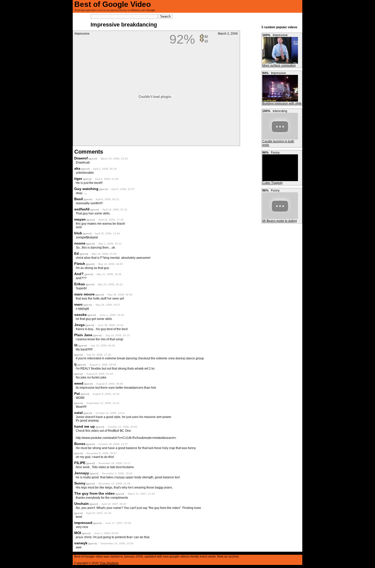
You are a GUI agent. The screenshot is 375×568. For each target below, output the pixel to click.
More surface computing (279, 65)
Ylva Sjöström (109, 563)
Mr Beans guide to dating (279, 221)
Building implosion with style (282, 103)
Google (150, 10)
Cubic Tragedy (272, 183)
